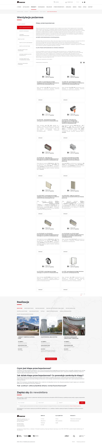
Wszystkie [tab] (19, 308)
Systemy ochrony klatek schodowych (25, 55)
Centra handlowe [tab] (70, 308)
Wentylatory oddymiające (25, 42)
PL (77, 2)
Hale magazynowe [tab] (34, 311)
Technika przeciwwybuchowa (24, 35)
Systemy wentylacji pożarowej (22, 50)
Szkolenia (68, 6)
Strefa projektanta (59, 6)
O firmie (19, 6)
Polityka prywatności (81, 441)
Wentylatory (21, 39)
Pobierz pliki (70, 2)
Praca (79, 6)
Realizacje (49, 6)
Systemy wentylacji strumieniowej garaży (24, 59)
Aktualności (26, 6)
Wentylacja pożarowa (74, 420)
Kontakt (90, 6)
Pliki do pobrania (59, 420)
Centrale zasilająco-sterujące (23, 64)
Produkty (33, 6)
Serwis (74, 6)
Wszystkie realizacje (51, 358)
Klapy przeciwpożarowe (25, 27)
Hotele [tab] (42, 311)
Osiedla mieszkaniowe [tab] (65, 311)
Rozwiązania (41, 6)
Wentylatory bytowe (24, 46)
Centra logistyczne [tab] (22, 311)
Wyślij (82, 402)
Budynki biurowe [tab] (40, 308)
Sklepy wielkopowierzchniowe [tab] (25, 314)
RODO (73, 441)
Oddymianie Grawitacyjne (75, 418)
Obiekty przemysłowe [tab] (52, 311)
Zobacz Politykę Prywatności (75, 405)
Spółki (84, 6)
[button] (83, 326)
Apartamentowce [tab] (28, 308)
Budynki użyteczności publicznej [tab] (55, 308)
